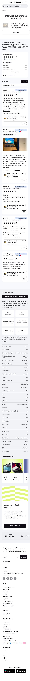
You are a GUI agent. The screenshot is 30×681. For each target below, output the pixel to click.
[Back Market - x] (15, 578)
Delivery (5, 594)
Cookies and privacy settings (10, 631)
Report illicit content (8, 638)
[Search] (3, 6)
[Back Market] (15, 2)
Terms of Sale (6, 624)
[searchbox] (16, 6)
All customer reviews (8, 606)
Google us (14, 518)
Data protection (7, 629)
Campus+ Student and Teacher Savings (13, 573)
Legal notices (6, 636)
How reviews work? (9, 75)
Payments (5, 591)
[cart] (26, 2)
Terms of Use (6, 622)
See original (17, 113)
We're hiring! (6, 575)
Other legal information (9, 634)
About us (5, 571)
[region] (15, 471)
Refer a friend (6, 614)
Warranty (5, 626)
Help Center (6, 599)
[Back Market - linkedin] (7, 578)
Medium (5, 651)
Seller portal (6, 589)
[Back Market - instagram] (4, 578)
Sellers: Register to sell (8, 587)
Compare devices (7, 603)
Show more (6, 111)
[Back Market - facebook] (11, 578)
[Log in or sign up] (22, 2)
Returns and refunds (8, 596)
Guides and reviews (8, 601)
